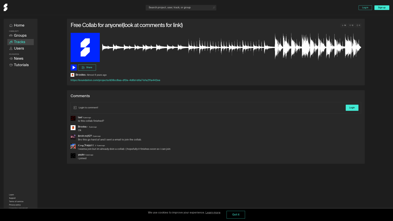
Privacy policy (15, 205)
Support (12, 198)
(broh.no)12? (85, 136)
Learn (11, 195)
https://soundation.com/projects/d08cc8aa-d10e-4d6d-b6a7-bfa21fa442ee (115, 80)
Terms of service (16, 202)
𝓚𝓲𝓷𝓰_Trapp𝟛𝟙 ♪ (87, 145)
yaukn (81, 155)
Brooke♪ (81, 75)
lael (80, 117)
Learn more (212, 212)
